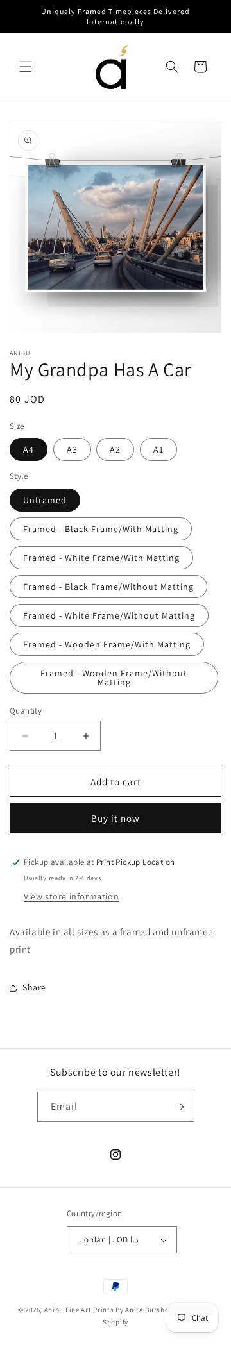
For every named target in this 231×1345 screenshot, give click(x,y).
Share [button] (34, 987)
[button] (26, 67)
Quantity (26, 710)
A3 (72, 449)
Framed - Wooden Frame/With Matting (107, 644)
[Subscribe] (180, 1107)
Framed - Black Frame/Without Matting (108, 586)
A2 (115, 449)
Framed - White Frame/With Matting (101, 558)
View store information (71, 896)
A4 (28, 449)
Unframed (45, 500)
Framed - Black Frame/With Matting (100, 529)
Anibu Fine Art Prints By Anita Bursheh (108, 1309)
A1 (158, 449)
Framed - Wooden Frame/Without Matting (113, 677)
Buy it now (115, 818)
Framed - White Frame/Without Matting (109, 615)
